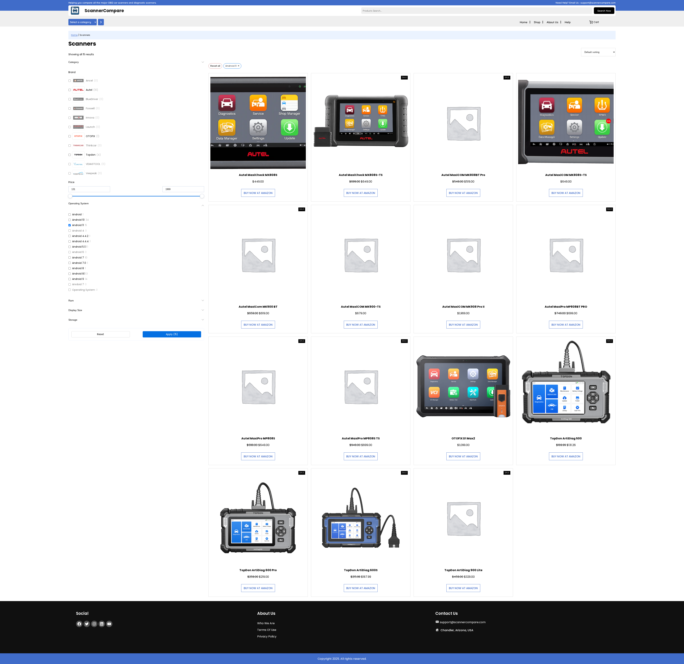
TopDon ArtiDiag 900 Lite (463, 570)
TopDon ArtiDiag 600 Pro (258, 570)
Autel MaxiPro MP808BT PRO (566, 307)
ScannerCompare (104, 11)
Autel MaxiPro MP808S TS (361, 438)
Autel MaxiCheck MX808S (258, 175)
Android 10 (78, 219)
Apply (172, 334)
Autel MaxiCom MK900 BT (258, 307)
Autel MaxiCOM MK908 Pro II (463, 307)
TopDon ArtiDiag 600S (361, 570)
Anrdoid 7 (78, 284)
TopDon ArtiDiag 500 (566, 438)
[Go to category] (101, 22)
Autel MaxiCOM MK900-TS (361, 307)
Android (77, 214)
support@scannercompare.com (463, 622)
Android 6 (78, 252)
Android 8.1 (78, 273)
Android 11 (78, 225)
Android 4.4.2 (80, 236)
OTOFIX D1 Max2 (463, 438)
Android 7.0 (79, 263)
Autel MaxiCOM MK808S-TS (566, 175)
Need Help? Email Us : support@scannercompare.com (586, 2)
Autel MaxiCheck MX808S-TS (361, 175)
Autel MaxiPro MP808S (258, 438)
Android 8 (78, 268)
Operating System (83, 289)
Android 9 (78, 279)
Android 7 (78, 257)
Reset (100, 334)
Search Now (604, 10)
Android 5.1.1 (79, 246)
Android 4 (78, 230)
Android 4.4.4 (80, 241)
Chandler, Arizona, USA (457, 630)
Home (74, 35)
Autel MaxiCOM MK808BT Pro (463, 175)
